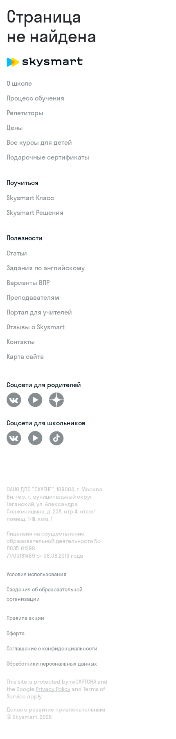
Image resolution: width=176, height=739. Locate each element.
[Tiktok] (56, 438)
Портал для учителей (39, 312)
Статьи (17, 253)
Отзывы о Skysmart (36, 327)
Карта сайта (25, 356)
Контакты (21, 342)
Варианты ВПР (28, 282)
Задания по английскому (46, 268)
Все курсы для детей (39, 142)
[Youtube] (35, 399)
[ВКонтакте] (14, 399)
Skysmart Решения (35, 212)
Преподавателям (33, 297)
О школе (19, 83)
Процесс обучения (35, 98)
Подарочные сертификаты (48, 157)
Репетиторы (25, 113)
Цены (15, 127)
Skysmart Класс (30, 198)
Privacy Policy (53, 689)
